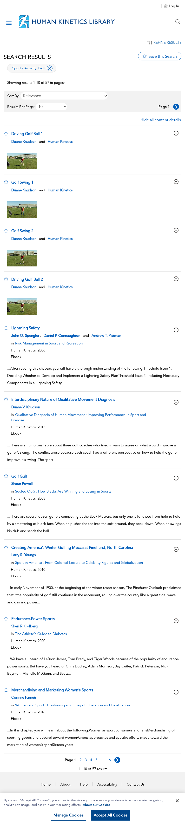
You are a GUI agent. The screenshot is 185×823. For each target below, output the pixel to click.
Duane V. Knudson (25, 407)
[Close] (177, 800)
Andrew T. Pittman (106, 335)
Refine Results (167, 42)
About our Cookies (96, 805)
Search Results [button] (27, 57)
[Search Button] (179, 21)
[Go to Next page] (176, 107)
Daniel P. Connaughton (62, 335)
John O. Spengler (25, 335)
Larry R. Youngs (23, 555)
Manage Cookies (68, 815)
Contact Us (136, 784)
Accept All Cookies (111, 815)
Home (46, 784)
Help (84, 784)
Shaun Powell (22, 483)
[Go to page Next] (117, 760)
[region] (92, 808)
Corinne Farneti (23, 697)
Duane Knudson (23, 141)
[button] (6, 133)
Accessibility (107, 784)
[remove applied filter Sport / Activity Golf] (50, 68)
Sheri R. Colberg (24, 626)
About (65, 784)
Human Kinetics (60, 141)
